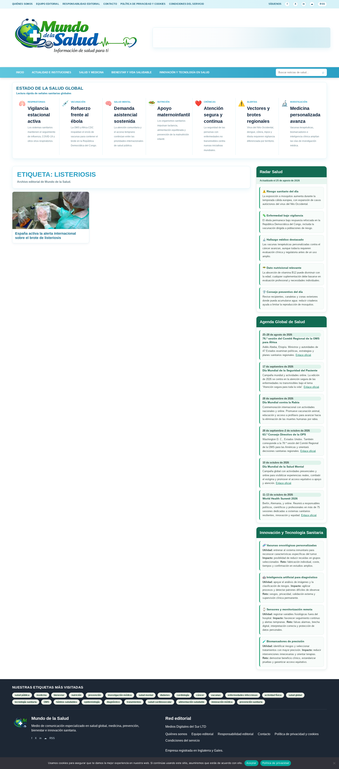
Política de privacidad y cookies (297, 734)
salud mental (146, 695)
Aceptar (251, 762)
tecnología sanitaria (26, 702)
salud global (295, 695)
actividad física (273, 695)
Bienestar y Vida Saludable (131, 72)
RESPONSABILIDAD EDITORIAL (81, 4)
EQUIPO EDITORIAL (47, 4)
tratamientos (134, 702)
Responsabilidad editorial (235, 734)
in (304, 4)
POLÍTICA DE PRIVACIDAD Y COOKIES (143, 4)
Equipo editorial (202, 734)
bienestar (59, 695)
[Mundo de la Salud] (76, 38)
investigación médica (120, 695)
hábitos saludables (66, 702)
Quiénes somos (176, 734)
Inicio (20, 72)
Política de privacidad (275, 762)
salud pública (22, 695)
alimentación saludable (191, 702)
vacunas (216, 695)
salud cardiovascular (160, 702)
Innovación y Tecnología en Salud (184, 72)
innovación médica (221, 702)
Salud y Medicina (91, 72)
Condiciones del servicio (182, 740)
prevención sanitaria (251, 702)
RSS (322, 4)
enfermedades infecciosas (243, 695)
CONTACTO (110, 4)
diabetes (165, 695)
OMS (46, 702)
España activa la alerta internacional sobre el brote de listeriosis (45, 236)
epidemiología (92, 702)
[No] (334, 763)
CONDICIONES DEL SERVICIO (186, 4)
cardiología (183, 695)
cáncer (200, 695)
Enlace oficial (303, 355)
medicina (41, 695)
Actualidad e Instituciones (51, 72)
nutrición (76, 695)
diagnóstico (113, 702)
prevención (94, 695)
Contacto (264, 734)
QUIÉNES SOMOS (22, 4)
